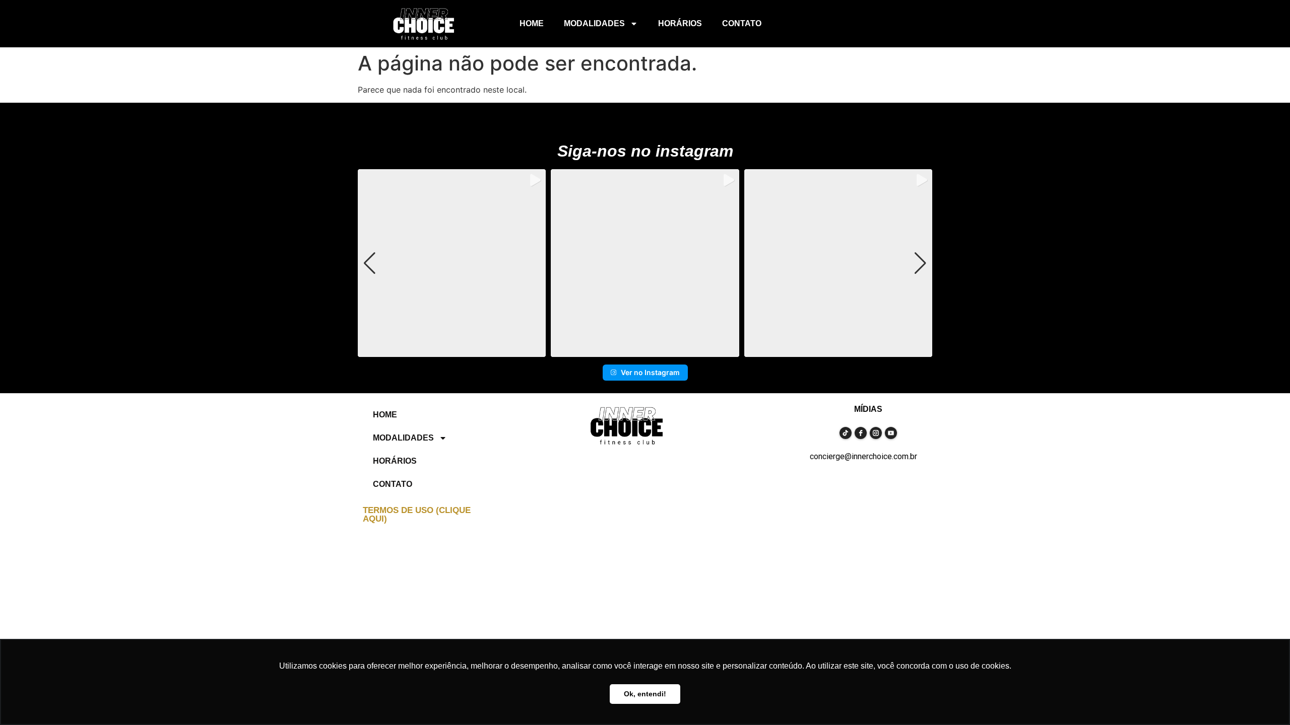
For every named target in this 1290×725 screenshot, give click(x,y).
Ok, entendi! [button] (645, 694)
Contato (741, 23)
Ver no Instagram (650, 372)
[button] (645, 350)
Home (532, 23)
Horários (680, 23)
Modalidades (594, 23)
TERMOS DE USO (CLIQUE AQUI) (417, 514)
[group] (452, 263)
